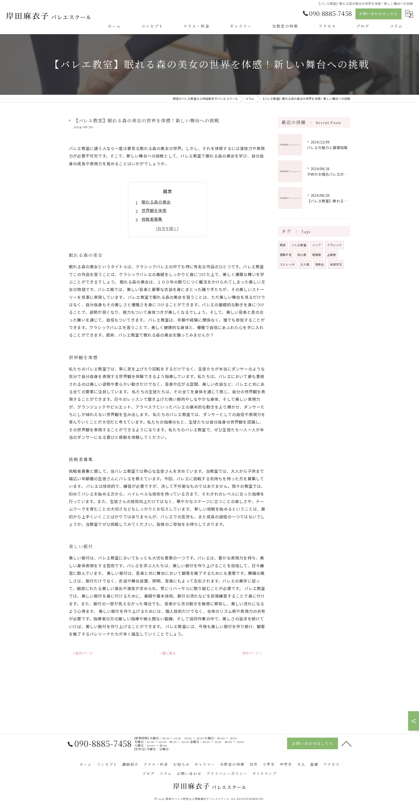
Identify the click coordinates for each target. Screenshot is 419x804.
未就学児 (336, 264)
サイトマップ (264, 773)
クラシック (334, 245)
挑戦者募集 (152, 219)
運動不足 (286, 254)
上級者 (331, 254)
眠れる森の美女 (156, 202)
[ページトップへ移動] (346, 743)
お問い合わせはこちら (378, 13)
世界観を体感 (154, 210)
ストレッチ (287, 264)
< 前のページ (83, 653)
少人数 (304, 264)
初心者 (302, 254)
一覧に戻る (167, 653)
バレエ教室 (299, 245)
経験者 (316, 254)
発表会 (319, 264)
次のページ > (252, 653)
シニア (316, 245)
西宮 (283, 245)
